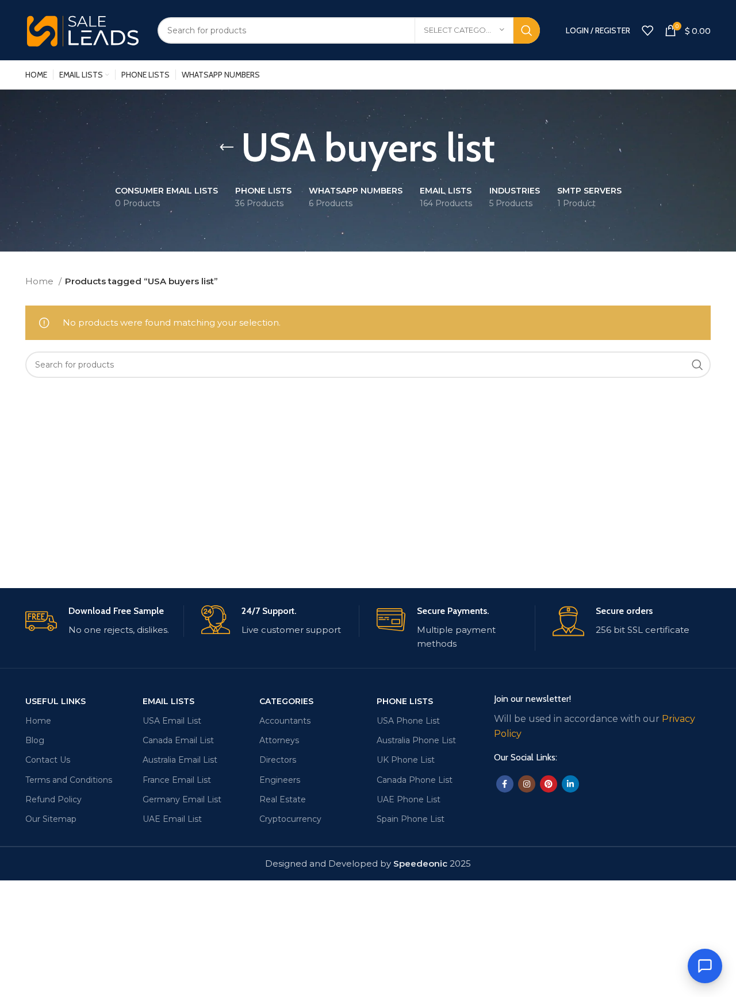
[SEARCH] (526, 30)
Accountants (284, 721)
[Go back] (226, 147)
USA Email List (172, 721)
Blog (34, 740)
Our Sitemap (50, 819)
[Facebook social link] (504, 784)
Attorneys (279, 740)
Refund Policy (53, 799)
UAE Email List (172, 819)
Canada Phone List (415, 780)
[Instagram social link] (526, 784)
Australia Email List (180, 760)
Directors (277, 760)
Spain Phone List (410, 819)
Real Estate (282, 799)
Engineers (279, 780)
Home (40, 281)
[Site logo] (82, 29)
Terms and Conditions (68, 780)
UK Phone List (406, 760)
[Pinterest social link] (548, 784)
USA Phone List (408, 721)
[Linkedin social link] (570, 784)
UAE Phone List (408, 799)
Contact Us (47, 760)
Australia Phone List (416, 740)
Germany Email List (182, 799)
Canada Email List (178, 740)
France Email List (177, 780)
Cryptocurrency (290, 819)
